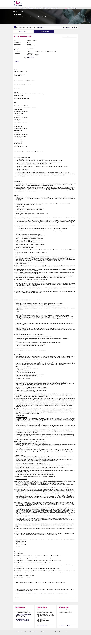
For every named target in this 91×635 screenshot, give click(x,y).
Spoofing (34, 631)
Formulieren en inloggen (72, 8)
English (16, 631)
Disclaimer (44, 631)
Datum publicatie (17, 44)
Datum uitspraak (17, 42)
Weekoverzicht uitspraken (65, 625)
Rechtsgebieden (17, 47)
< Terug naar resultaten (44, 31)
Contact (56, 8)
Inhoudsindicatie (17, 51)
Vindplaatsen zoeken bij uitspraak (22, 619)
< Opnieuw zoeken (22, 31)
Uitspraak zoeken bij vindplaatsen (22, 620)
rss (61, 631)
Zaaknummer (17, 46)
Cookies (25, 631)
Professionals (50, 8)
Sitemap (19, 631)
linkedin (74, 631)
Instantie (16, 40)
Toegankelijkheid (29, 631)
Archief (41, 631)
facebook (71, 631)
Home (15, 8)
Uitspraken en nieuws (29, 8)
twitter (69, 631)
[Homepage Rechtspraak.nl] (17, 3)
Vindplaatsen (17, 53)
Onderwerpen (20, 8)
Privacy (22, 631)
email (63, 631)
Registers (37, 8)
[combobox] (70, 37)
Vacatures (37, 631)
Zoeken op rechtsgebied (20, 618)
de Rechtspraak (43, 8)
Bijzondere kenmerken (18, 49)
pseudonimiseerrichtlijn (40, 27)
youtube (76, 631)
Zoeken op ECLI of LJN (20, 616)
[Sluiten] (76, 27)
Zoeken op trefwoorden (20, 615)
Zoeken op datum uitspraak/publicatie (23, 614)
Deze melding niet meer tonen (68, 27)
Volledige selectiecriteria (42, 625)
